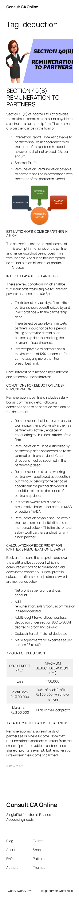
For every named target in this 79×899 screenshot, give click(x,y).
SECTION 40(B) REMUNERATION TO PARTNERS (32, 97)
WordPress (66, 891)
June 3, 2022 (14, 766)
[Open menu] (70, 7)
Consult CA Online (22, 6)
